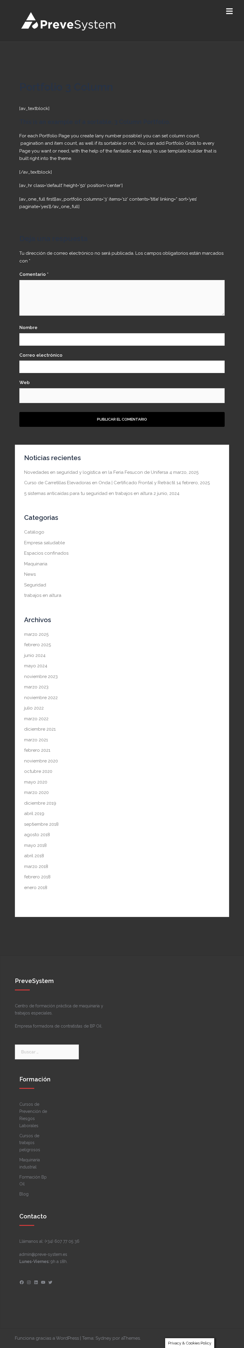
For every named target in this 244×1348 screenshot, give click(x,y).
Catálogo (34, 532)
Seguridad (35, 585)
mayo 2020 (35, 782)
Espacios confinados (46, 553)
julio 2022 (34, 708)
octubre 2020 (38, 771)
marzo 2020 (36, 792)
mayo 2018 (35, 845)
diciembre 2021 (40, 729)
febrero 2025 (37, 644)
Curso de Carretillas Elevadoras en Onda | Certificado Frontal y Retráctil (99, 482)
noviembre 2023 (41, 676)
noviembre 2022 (41, 697)
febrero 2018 (37, 877)
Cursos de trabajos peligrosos (29, 1142)
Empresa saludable (44, 542)
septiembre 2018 (41, 824)
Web (24, 382)
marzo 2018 (36, 866)
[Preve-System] (69, 20)
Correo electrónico (40, 355)
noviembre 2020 (41, 761)
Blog (24, 1194)
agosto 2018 (37, 834)
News (30, 574)
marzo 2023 (36, 687)
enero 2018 (35, 887)
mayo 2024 (35, 666)
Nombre (28, 327)
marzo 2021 (36, 740)
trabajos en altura (42, 595)
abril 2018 (34, 855)
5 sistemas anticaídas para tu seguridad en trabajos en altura (88, 493)
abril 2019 (34, 813)
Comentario (34, 274)
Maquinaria (35, 564)
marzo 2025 (36, 634)
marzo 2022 (36, 718)
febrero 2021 (37, 750)
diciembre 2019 (40, 803)
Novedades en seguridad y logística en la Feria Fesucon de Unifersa (96, 472)
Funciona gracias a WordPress (47, 1338)
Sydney (103, 1338)
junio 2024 (35, 655)
